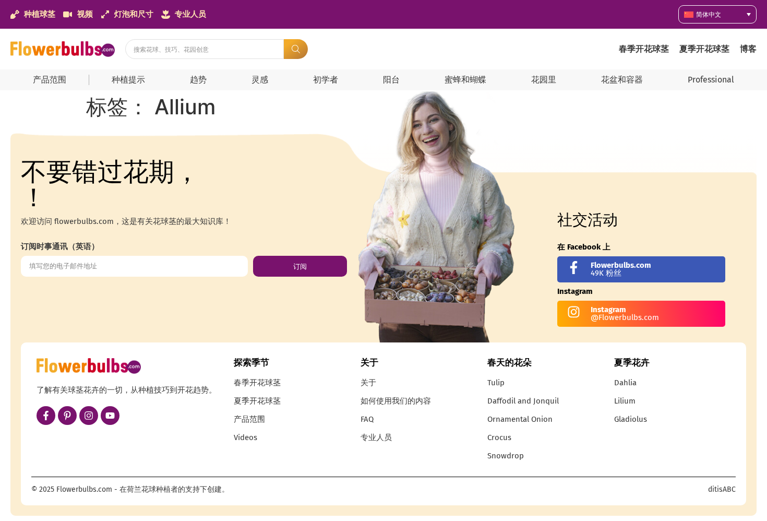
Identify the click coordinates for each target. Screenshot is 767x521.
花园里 (543, 80)
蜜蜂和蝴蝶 (465, 80)
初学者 (325, 80)
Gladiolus (630, 419)
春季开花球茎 (644, 49)
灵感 (259, 80)
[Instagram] (88, 415)
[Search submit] (296, 49)
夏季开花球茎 (704, 49)
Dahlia (625, 382)
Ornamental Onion (520, 419)
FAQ (367, 419)
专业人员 (376, 437)
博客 (748, 49)
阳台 (391, 80)
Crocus (499, 437)
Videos (245, 437)
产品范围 (49, 80)
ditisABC (722, 489)
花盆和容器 (622, 80)
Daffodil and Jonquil (523, 401)
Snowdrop (505, 455)
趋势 (198, 80)
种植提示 (128, 80)
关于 (368, 382)
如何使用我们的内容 (396, 401)
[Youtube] (110, 415)
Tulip (496, 382)
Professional (711, 80)
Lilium (625, 401)
